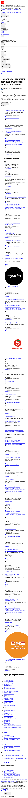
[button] (2, 31)
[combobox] (8, 40)
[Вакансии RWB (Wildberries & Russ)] (15, 276)
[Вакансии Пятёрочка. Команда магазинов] (15, 344)
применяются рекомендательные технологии (14, 780)
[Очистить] (3, 43)
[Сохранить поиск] (2, 47)
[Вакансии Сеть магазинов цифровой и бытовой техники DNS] (15, 645)
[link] (3, 28)
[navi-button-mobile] (2, 36)
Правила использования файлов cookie (11, 12)
